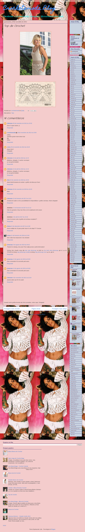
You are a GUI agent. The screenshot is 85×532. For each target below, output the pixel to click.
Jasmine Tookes (74, 397)
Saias (72, 418)
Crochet (72, 379)
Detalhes (72, 385)
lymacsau (10, 244)
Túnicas (72, 426)
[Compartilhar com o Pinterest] (35, 110)
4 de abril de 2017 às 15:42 (20, 217)
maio (72, 71)
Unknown (10, 123)
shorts (72, 422)
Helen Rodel (73, 393)
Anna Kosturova (74, 352)
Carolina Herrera (74, 368)
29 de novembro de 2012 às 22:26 (20, 147)
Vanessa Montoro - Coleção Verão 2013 (19, 516)
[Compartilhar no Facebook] (34, 110)
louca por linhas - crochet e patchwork (76, 334)
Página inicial (36, 309)
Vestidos (72, 430)
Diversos (72, 387)
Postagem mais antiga (59, 309)
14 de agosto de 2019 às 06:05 (21, 259)
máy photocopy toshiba (23, 252)
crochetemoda (11, 132)
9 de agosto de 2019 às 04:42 (21, 244)
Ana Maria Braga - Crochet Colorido (18, 466)
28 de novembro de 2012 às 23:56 (26, 132)
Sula (8, 180)
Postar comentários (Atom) (37, 314)
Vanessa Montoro (74, 428)
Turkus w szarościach (79, 327)
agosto (72, 61)
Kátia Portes (73, 399)
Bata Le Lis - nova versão (78, 336)
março (72, 73)
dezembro (73, 98)
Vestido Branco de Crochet (15, 480)
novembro (73, 67)
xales (72, 434)
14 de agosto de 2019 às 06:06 (21, 268)
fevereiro (72, 65)
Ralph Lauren (73, 414)
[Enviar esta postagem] (28, 110)
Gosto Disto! (74, 315)
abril (71, 92)
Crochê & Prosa (75, 306)
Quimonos (73, 412)
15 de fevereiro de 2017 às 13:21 (22, 198)
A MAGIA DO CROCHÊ (74, 270)
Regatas (72, 416)
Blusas (72, 356)
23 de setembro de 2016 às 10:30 (19, 180)
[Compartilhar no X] (33, 110)
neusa (9, 235)
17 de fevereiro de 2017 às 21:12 (22, 207)
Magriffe (72, 402)
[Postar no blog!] (32, 110)
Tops (12, 113)
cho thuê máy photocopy (51, 250)
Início (4, 525)
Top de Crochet (12, 494)
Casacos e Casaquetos (75, 370)
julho (71, 86)
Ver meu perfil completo (75, 53)
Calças (72, 366)
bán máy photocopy (30, 250)
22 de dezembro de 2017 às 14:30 (20, 226)
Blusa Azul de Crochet (14, 473)
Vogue (72, 432)
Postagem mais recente (12, 309)
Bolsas (72, 362)
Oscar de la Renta (74, 410)
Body (72, 358)
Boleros (72, 360)
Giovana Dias (73, 391)
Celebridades (73, 373)
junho (72, 63)
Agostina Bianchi (74, 348)
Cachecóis (73, 364)
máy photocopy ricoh (41, 252)
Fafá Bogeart (73, 389)
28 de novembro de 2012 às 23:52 (22, 123)
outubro (72, 59)
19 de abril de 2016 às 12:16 (21, 169)
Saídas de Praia (74, 420)
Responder (10, 127)
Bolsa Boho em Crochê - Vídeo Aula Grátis (79, 274)
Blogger (53, 529)
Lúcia (8, 147)
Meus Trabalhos (74, 404)
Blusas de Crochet (13, 509)
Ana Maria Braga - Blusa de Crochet (18, 501)
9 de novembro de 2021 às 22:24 (22, 277)
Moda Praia (73, 408)
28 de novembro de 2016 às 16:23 (22, 189)
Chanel (72, 375)
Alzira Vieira (73, 350)
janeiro (72, 77)
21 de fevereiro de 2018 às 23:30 (20, 235)
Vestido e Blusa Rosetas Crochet (17, 488)
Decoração (73, 381)
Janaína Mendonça (74, 395)
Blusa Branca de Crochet (15, 451)
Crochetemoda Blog (29, 8)
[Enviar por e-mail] (31, 110)
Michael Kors (73, 406)
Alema (9, 226)
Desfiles (72, 383)
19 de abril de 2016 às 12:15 (21, 158)
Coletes (72, 377)
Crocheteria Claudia (76, 297)
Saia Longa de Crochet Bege (16, 458)
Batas (72, 354)
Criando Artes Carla (76, 289)
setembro (72, 84)
